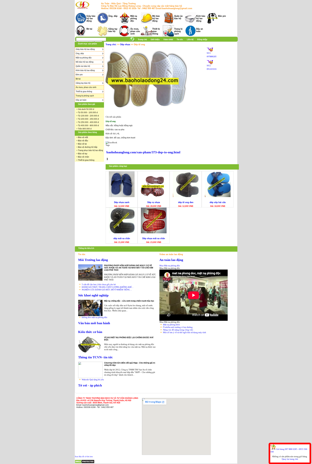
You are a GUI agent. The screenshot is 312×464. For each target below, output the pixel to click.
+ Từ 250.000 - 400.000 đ (87, 122)
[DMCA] (84, 463)
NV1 (209, 53)
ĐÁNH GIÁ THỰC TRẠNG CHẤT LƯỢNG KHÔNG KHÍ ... (107, 287)
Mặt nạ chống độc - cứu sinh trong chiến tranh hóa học (129, 301)
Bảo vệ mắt (83, 137)
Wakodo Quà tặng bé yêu (93, 379)
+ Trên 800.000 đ (83, 129)
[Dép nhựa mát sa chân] (154, 232)
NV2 (209, 65)
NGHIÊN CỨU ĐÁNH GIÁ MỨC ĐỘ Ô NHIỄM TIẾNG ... (107, 289)
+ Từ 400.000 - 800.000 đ (87, 125)
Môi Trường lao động (93, 260)
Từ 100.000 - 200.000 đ (88, 116)
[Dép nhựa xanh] (122, 196)
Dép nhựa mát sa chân (153, 238)
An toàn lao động (171, 260)
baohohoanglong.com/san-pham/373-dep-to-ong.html (143, 152)
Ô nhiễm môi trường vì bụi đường (178, 327)
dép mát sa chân (121, 238)
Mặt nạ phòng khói (171, 324)
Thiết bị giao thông (156, 31)
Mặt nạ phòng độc (133, 18)
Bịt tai (89, 29)
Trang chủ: (111, 44)
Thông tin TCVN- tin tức (95, 357)
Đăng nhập (202, 39)
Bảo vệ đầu (83, 140)
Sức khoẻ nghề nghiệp (93, 295)
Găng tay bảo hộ (112, 30)
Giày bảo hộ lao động (90, 18)
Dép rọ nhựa (153, 202)
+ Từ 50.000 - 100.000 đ (87, 112)
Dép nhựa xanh (121, 202)
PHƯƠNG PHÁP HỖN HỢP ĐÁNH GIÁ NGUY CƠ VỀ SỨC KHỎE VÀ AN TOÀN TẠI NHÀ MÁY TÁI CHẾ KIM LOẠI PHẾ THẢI (128, 267)
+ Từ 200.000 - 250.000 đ (87, 119)
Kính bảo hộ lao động (200, 18)
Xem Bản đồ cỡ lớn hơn (84, 456)
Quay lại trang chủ (290, 459)
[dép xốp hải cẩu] (218, 196)
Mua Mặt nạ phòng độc (169, 265)
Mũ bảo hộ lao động (156, 18)
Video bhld (168, 39)
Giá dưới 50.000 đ (86, 109)
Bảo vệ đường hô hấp (87, 147)
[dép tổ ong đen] (186, 196)
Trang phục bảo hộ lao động (90, 150)
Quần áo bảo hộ (178, 17)
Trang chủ (142, 39)
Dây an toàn (199, 30)
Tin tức (180, 39)
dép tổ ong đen (185, 202)
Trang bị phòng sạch (178, 31)
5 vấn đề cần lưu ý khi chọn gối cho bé (99, 284)
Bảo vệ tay (82, 153)
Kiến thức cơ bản (90, 332)
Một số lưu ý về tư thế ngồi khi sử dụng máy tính (184, 332)
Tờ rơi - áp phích (90, 385)
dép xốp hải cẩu (218, 202)
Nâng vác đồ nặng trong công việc (178, 330)
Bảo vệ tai (82, 144)
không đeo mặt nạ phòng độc (94, 317)
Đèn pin (222, 16)
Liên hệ (190, 39)
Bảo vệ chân (83, 157)
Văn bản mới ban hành (94, 323)
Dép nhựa (125, 44)
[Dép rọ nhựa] (154, 196)
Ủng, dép (112, 16)
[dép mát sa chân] (122, 232)
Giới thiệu (155, 39)
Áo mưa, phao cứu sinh (135, 31)
